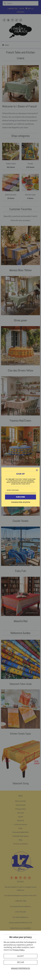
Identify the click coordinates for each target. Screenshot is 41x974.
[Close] (37, 470)
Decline (20, 962)
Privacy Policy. (19, 950)
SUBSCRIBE (20, 497)
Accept (20, 956)
